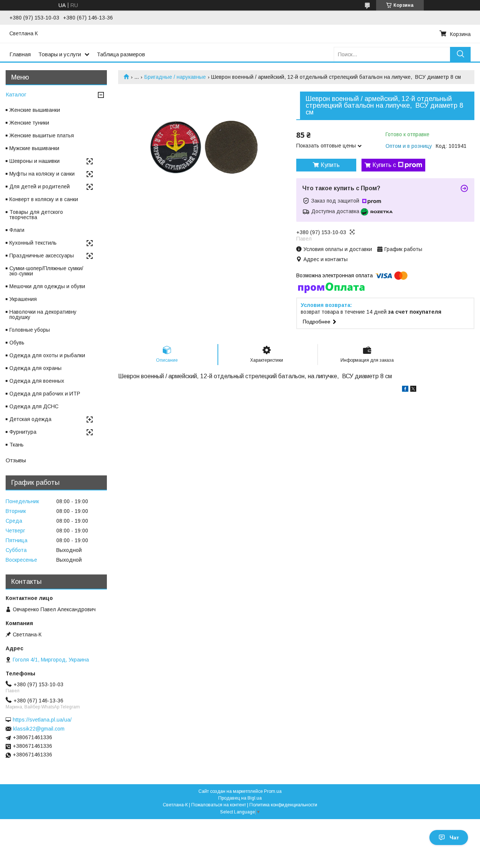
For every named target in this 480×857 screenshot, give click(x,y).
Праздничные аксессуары (41, 256)
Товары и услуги (59, 54)
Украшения (23, 299)
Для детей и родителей (39, 186)
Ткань (16, 445)
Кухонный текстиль (33, 243)
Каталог (16, 94)
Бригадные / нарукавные (175, 77)
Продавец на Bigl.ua (240, 798)
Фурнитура (22, 432)
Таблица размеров (121, 54)
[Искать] (460, 54)
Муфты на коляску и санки (42, 174)
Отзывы (16, 460)
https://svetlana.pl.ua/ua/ (42, 720)
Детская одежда (30, 419)
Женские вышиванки (34, 110)
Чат (454, 837)
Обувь (16, 343)
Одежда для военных (36, 381)
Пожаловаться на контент (218, 804)
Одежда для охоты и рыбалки (47, 355)
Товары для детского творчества (36, 214)
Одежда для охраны (35, 368)
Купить (330, 165)
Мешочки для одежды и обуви (47, 286)
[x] (413, 390)
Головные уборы (29, 330)
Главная (20, 54)
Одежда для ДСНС (33, 406)
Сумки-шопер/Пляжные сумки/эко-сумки (46, 271)
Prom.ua (273, 791)
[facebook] (405, 390)
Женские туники (29, 123)
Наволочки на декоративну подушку (42, 314)
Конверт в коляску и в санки (43, 199)
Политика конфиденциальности (283, 804)
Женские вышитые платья (41, 135)
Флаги (16, 230)
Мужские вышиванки (34, 148)
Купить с (384, 165)
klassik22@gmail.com (38, 729)
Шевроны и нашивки (34, 161)
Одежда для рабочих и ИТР (44, 394)
